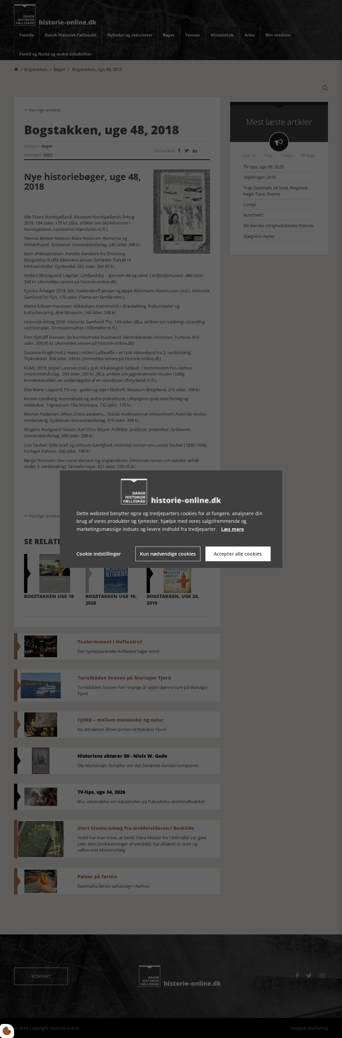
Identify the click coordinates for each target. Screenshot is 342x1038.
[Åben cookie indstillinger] (7, 1031)
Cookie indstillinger (98, 554)
